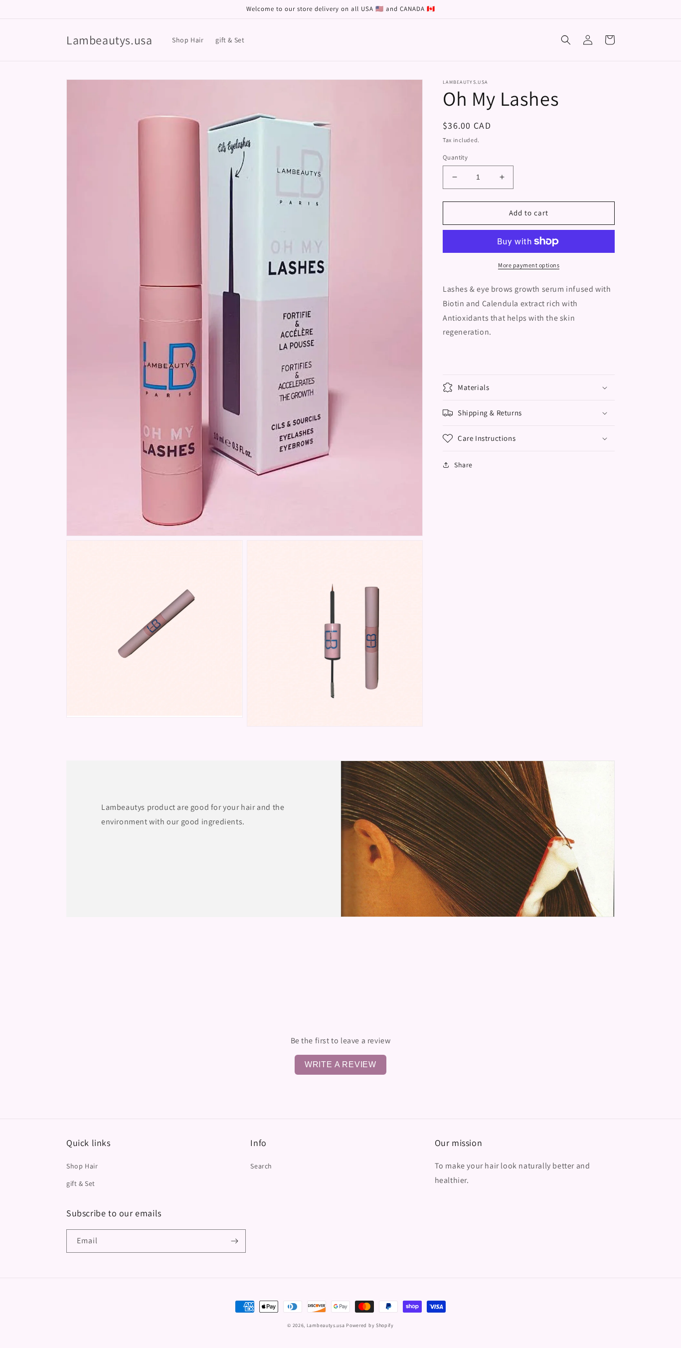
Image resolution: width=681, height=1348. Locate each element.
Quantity (455, 157)
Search (261, 1165)
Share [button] (463, 464)
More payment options (528, 265)
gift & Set (80, 1183)
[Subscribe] (234, 1241)
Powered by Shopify (370, 1325)
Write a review (340, 1064)
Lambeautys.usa (326, 1325)
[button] (566, 40)
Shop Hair (82, 1165)
